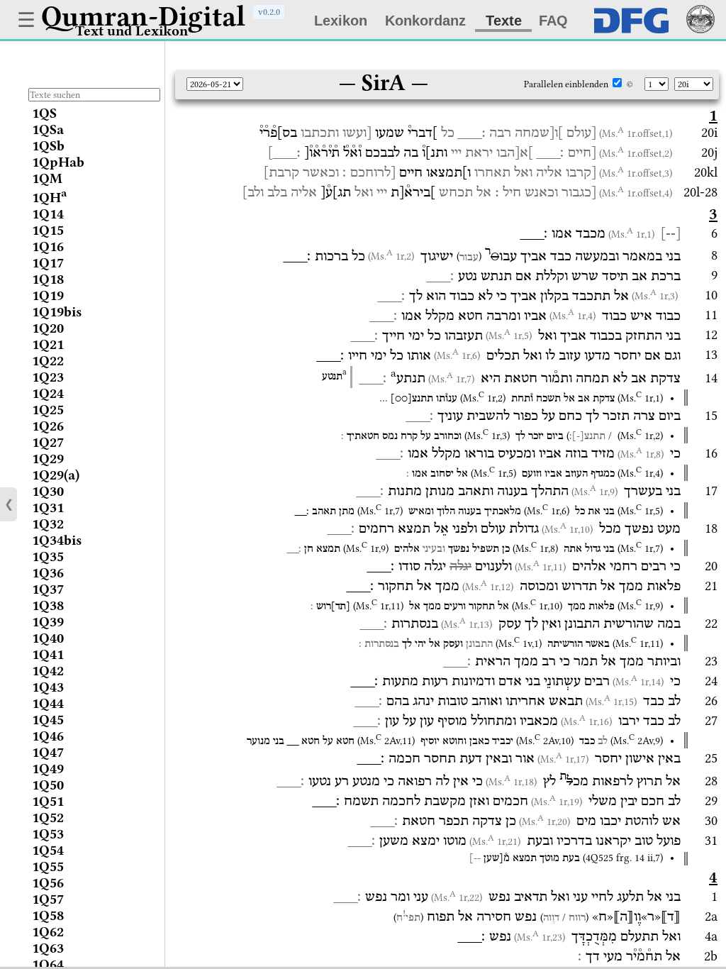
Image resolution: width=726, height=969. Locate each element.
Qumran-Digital (143, 16)
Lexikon (340, 20)
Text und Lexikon (131, 31)
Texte (504, 20)
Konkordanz (425, 20)
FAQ (553, 20)
